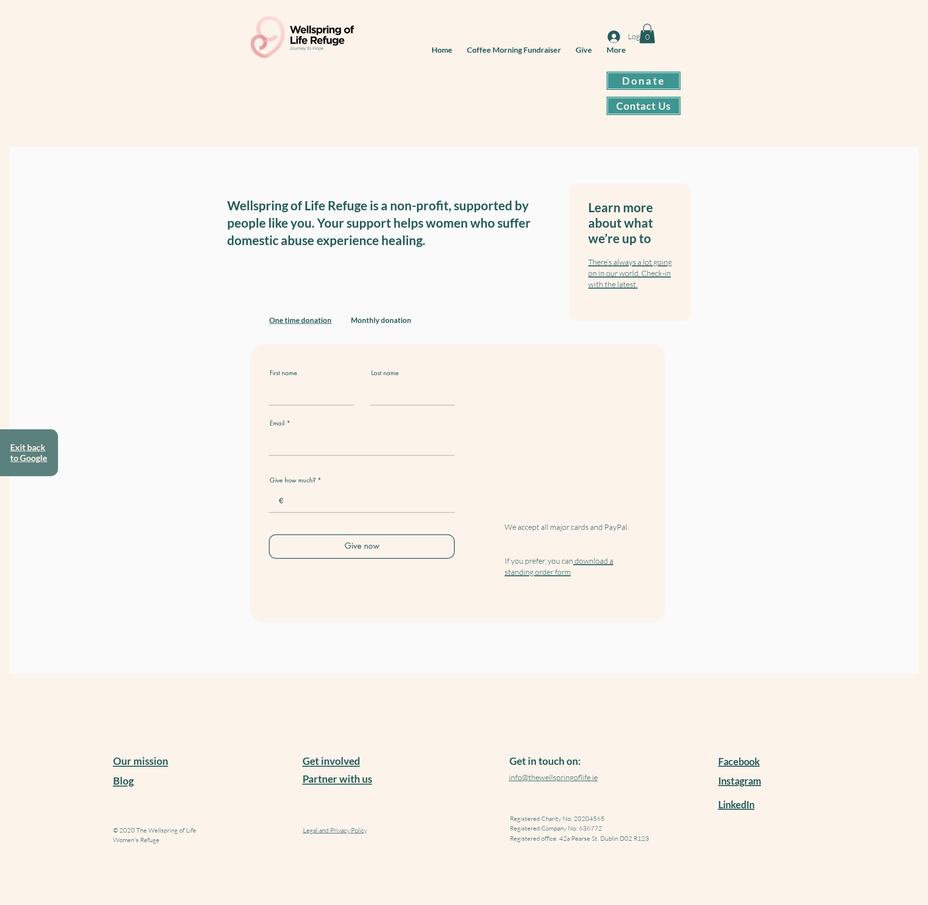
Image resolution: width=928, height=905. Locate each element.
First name (283, 373)
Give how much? (293, 480)
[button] (647, 34)
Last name (385, 373)
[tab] (300, 320)
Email (277, 423)
